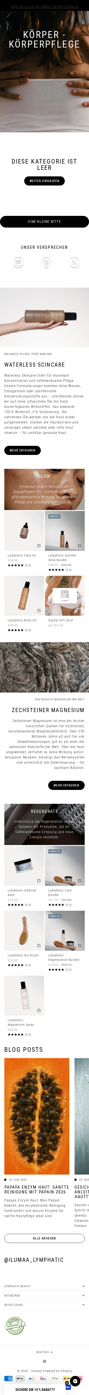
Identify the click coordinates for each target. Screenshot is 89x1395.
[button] (35, 1389)
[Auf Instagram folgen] (44, 1361)
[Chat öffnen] (75, 1381)
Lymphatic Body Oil (22, 620)
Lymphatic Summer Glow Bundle (62, 558)
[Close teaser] (67, 1383)
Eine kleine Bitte (44, 222)
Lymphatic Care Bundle (60, 893)
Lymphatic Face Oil (22, 555)
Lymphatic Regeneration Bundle (63, 958)
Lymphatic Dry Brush (23, 955)
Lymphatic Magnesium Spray (21, 1022)
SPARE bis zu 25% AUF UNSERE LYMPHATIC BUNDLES (44, 5)
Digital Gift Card (60, 620)
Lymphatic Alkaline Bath (22, 893)
